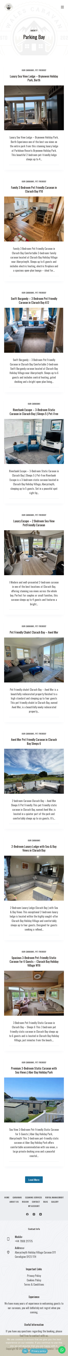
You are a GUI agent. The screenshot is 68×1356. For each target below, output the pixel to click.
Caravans (17, 1197)
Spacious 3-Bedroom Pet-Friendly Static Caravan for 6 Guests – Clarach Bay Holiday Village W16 (34, 962)
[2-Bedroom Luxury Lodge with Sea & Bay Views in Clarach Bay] (34, 878)
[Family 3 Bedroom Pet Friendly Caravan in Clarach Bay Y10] (34, 219)
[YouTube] (40, 1214)
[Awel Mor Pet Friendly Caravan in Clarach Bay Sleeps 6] (34, 771)
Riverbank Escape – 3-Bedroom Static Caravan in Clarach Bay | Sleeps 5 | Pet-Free (34, 412)
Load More (33, 1179)
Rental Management (54, 1197)
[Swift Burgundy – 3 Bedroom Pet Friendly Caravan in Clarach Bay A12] (34, 330)
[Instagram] (34, 1214)
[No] (64, 1345)
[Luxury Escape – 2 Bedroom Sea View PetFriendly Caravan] (34, 552)
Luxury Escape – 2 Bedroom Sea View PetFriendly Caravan (34, 523)
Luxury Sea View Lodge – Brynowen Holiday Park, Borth (34, 78)
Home (6, 1197)
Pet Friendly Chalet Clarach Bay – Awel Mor (34, 632)
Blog (45, 1201)
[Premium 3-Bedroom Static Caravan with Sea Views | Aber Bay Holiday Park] (34, 1099)
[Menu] (62, 7)
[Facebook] (27, 1214)
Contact (36, 1201)
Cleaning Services (33, 1197)
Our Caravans (28, 70)
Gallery (54, 1201)
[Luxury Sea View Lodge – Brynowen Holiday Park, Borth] (34, 107)
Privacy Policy (34, 1276)
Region (25, 1201)
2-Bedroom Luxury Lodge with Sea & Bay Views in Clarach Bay (33, 848)
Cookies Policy (34, 1280)
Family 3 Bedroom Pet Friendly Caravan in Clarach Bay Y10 (34, 189)
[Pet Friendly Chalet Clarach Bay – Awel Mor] (34, 660)
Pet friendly (40, 70)
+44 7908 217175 (24, 1241)
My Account (34, 1206)
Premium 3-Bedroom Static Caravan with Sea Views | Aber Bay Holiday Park (34, 1070)
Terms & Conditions (34, 1284)
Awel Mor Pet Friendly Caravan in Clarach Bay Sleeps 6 (34, 741)
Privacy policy (39, 1351)
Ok (25, 1351)
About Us (14, 1201)
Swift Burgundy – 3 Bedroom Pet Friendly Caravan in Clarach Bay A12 (34, 300)
